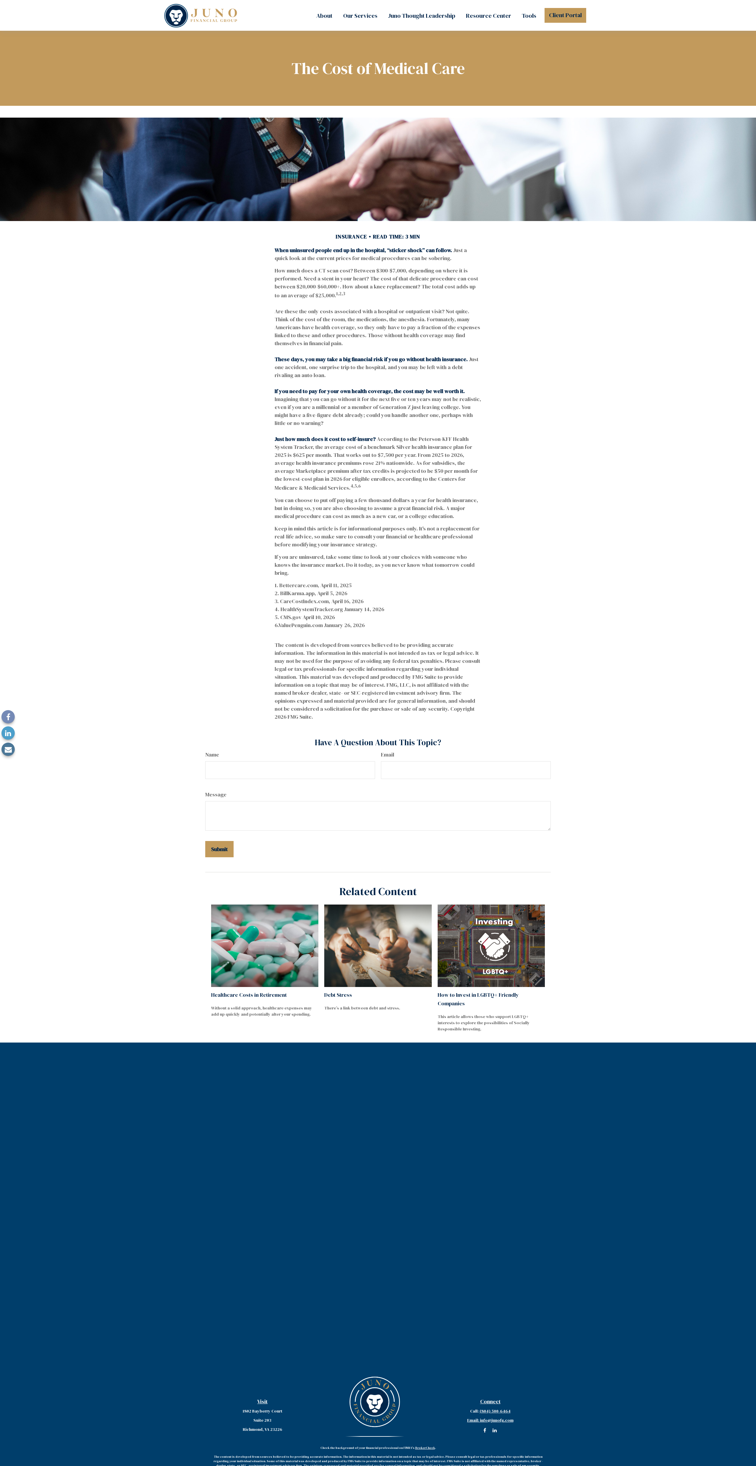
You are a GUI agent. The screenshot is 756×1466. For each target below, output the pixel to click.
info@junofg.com (490, 1420)
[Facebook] (8, 716)
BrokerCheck (425, 1448)
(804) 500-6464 (495, 1411)
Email (387, 754)
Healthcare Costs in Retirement (249, 995)
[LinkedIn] (8, 733)
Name (212, 754)
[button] (324, 15)
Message (216, 794)
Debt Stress (338, 995)
